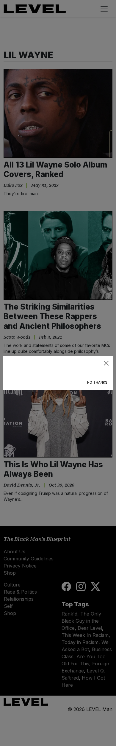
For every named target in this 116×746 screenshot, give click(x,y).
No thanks (97, 382)
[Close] (106, 363)
